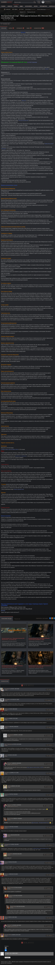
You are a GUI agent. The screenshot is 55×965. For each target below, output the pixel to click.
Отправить (7, 957)
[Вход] (6, 948)
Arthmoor (33, 9)
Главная (3, 6)
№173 (9, 855)
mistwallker (7, 699)
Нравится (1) (50, 700)
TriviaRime (7, 772)
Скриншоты (20, 28)
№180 (6, 774)
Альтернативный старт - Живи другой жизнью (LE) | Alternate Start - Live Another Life (40, 666)
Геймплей (5, 19)
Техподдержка (43, 6)
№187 (6, 710)
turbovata (7, 726)
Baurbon (6, 794)
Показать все (17, 618)
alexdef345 (10, 853)
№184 (6, 728)
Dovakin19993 (8, 934)
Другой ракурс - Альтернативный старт (40, 822)
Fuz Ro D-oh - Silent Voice (21, 456)
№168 (9, 888)
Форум (35, 6)
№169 (10, 897)
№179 (9, 819)
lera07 (6, 755)
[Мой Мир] (54, 618)
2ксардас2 (7, 844)
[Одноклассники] (52, 618)
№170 (11, 907)
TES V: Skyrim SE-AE (12, 19)
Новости (10, 6)
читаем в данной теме (19, 489)
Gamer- (6, 2)
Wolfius (6, 709)
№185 (6, 719)
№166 (9, 926)
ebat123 (6, 718)
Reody (9, 835)
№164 (6, 936)
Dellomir (7, 874)
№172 (6, 845)
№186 (9, 787)
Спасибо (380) (6, 24)
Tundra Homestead (49, 143)
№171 (6, 863)
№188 (9, 736)
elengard (4, 148)
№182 (9, 764)
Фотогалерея (28, 6)
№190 (6, 690)
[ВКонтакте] (50, 618)
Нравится (50, 689)
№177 (6, 795)
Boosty (3, 610)
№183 (6, 745)
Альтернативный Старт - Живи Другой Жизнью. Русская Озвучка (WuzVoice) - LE (12, 666)
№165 (6, 918)
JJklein (6, 917)
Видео (21, 6)
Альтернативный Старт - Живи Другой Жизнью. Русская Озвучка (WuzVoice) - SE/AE (39, 639)
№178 (9, 806)
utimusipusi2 (10, 734)
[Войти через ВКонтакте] (6, 950)
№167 (6, 875)
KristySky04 (7, 688)
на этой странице (32, 62)
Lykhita (9, 786)
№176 (9, 836)
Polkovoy (7, 826)
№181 (6, 756)
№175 (6, 828)
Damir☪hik (10, 818)
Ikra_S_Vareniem (8, 744)
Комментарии (39, 28)
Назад (1, 20)
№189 (6, 700)
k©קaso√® (48, 9)
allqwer (47, 69)
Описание (3, 28)
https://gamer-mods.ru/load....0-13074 (35, 767)
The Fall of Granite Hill (23, 120)
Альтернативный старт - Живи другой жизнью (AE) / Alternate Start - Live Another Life (13, 639)
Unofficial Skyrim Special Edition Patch (9, 449)
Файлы (16, 6)
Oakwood (24, 100)
